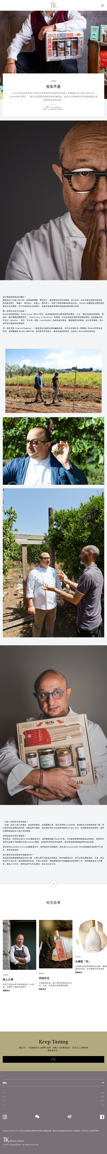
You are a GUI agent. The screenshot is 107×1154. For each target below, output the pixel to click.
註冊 (53, 1059)
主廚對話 (53, 81)
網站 (5, 1083)
